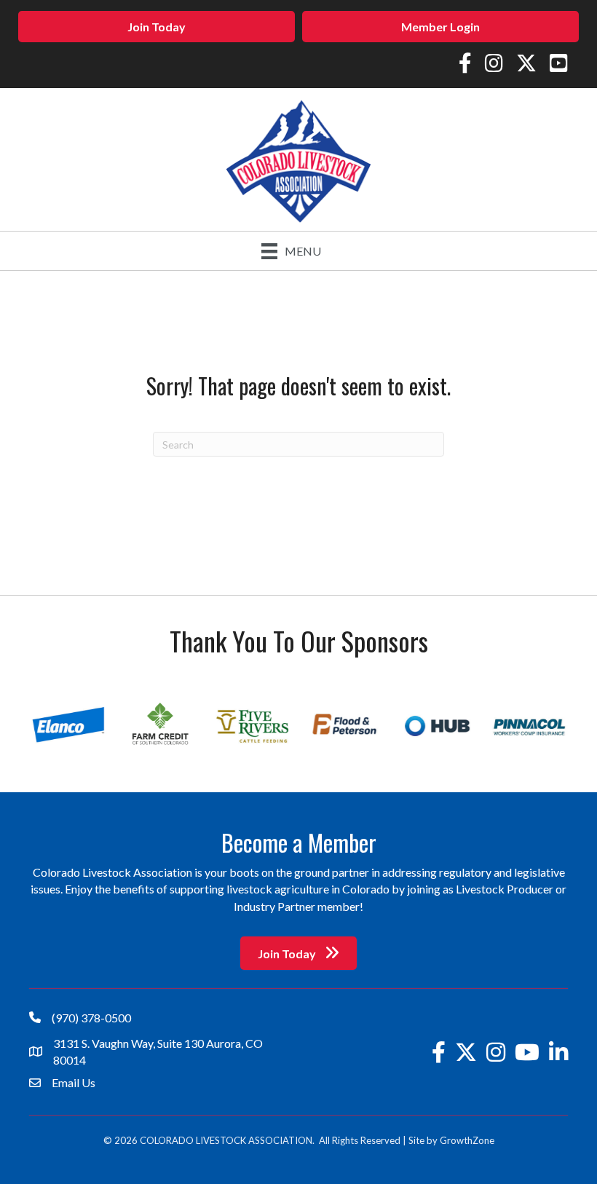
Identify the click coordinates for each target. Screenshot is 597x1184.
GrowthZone (467, 1140)
